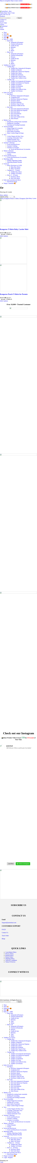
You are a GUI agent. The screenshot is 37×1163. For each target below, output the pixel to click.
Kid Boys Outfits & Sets (18, 105)
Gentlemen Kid (15, 97)
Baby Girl (10, 52)
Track (1, 28)
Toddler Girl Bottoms (17, 86)
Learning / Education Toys (14, 138)
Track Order (3, 23)
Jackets (9, 154)
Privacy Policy (9, 954)
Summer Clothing (12, 146)
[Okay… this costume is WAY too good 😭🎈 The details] (9, 764)
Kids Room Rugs (12, 181)
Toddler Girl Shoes (16, 84)
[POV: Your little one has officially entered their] (28, 763)
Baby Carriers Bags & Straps (15, 133)
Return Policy (9, 957)
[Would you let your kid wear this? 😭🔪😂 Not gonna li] (9, 828)
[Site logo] (7, 16)
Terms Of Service (10, 962)
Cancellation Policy (10, 952)
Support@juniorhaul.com (9, 922)
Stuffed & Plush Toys (13, 139)
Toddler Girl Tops (16, 87)
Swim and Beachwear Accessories (20, 149)
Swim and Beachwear (13, 144)
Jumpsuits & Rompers (17, 42)
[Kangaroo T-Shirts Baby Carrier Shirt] (18, 198)
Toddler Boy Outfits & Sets (18, 78)
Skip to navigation (5, 1)
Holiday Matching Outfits (14, 160)
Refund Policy (9, 955)
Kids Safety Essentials (13, 131)
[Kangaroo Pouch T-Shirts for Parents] (13, 263)
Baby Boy (10, 41)
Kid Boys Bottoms (16, 102)
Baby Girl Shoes (15, 168)
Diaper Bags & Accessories (15, 128)
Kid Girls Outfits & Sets (17, 117)
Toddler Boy (10, 66)
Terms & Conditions (11, 960)
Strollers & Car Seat (12, 130)
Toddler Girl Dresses (17, 91)
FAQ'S (2, 21)
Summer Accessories (13, 147)
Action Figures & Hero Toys (15, 136)
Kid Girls (9, 107)
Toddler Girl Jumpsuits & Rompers (21, 81)
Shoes (12, 50)
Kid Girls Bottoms (16, 113)
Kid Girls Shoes (15, 112)
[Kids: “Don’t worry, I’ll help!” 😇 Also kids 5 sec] (28, 824)
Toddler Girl (10, 79)
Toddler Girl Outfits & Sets (18, 89)
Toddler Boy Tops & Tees (18, 76)
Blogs (3, 938)
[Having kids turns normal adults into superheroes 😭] (28, 851)
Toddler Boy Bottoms (17, 75)
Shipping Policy (9, 958)
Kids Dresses (14, 118)
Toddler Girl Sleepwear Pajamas (20, 83)
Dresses (13, 57)
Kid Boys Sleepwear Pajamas (19, 99)
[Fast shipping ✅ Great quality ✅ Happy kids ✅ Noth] (9, 852)
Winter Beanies (11, 152)
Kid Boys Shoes (15, 100)
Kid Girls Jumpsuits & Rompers (20, 109)
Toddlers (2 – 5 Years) (13, 170)
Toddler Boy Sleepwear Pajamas (20, 71)
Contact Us (3, 19)
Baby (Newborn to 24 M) (14, 165)
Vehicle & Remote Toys (14, 141)
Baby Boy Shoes (15, 167)
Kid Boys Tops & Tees (17, 104)
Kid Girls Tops (15, 115)
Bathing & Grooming (13, 123)
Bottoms (13, 47)
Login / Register (8, 1157)
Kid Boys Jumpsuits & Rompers (20, 96)
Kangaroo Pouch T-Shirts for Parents (14, 294)
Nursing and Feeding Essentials (16, 125)
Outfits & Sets (15, 45)
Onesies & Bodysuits (17, 44)
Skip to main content (16, 1)
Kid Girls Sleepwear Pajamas (19, 110)
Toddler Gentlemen (16, 70)
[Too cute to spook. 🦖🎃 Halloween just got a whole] (9, 796)
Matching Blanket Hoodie (14, 162)
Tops (12, 49)
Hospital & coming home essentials (17, 121)
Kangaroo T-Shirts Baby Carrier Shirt (14, 229)
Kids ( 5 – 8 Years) (12, 175)
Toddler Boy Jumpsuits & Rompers (21, 68)
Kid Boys (10, 94)
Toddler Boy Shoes (16, 73)
